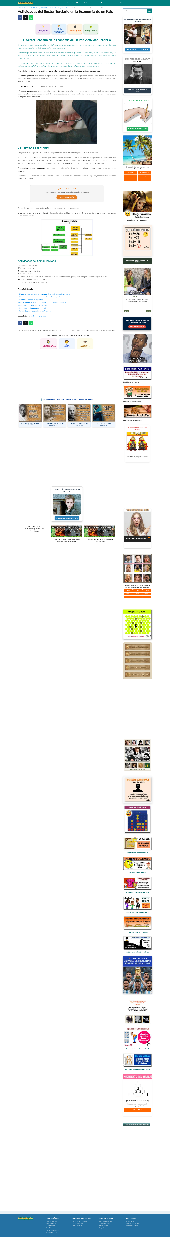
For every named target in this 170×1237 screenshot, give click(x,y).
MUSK (137, 590)
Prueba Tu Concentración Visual (137, 1049)
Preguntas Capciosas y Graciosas (137, 892)
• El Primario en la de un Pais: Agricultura (40, 297)
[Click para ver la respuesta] (145, 245)
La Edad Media (50, 1225)
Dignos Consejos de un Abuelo (132, 401)
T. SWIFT (147, 590)
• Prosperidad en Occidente (33, 305)
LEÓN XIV (147, 593)
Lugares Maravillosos (105, 1223)
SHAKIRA (137, 597)
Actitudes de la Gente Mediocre (137, 952)
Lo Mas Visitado (130, 1221)
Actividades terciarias (39, 316)
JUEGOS (130, 179)
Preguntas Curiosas (105, 1228)
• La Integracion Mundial (32, 308)
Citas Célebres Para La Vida (131, 382)
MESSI (128, 590)
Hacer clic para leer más (137, 129)
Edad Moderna (50, 1228)
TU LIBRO (130, 172)
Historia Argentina (51, 1221)
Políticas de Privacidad (132, 1223)
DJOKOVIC (146, 597)
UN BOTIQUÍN (144, 176)
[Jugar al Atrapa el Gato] (137, 624)
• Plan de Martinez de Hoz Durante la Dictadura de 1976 (44, 302)
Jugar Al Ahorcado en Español (137, 852)
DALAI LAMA (128, 597)
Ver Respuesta (137, 326)
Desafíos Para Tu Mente (137, 872)
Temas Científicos (78, 1223)
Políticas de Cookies (132, 1225)
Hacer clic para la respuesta (67, 518)
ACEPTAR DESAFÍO (67, 197)
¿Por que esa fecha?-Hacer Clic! (137, 90)
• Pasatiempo (104, 3)
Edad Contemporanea (52, 1230)
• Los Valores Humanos (89, 3)
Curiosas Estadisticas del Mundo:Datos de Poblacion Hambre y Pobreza (92, 330)
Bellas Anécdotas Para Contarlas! (132, 420)
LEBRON (138, 593)
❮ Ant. (126, 311)
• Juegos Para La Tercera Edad (70, 3)
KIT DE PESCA (130, 176)
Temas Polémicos (78, 1225)
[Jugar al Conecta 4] (137, 820)
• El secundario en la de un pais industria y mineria (44, 294)
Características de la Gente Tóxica (137, 912)
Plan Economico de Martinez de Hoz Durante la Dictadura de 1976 (40, 330)
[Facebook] (20, 17)
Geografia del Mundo (105, 1221)
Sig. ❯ (148, 311)
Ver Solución (137, 1110)
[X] (25, 17)
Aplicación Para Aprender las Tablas (137, 1069)
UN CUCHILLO (144, 179)
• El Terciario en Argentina (30, 300)
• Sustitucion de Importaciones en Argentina (34, 311)
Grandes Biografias (51, 1232)
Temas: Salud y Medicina (80, 1221)
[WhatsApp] (31, 17)
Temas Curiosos (103, 1225)
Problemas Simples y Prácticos (137, 932)
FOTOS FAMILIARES (144, 172)
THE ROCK (128, 593)
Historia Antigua (51, 1223)
